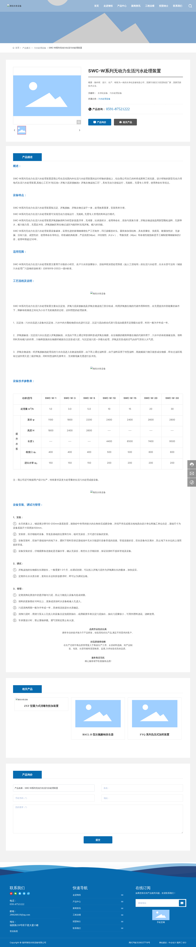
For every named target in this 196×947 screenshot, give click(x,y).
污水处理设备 (40, 48)
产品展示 (26, 48)
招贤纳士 (77, 921)
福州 (179, 942)
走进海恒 (77, 895)
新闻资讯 (77, 908)
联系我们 (17, 888)
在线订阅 (143, 888)
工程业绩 (77, 914)
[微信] (15, 893)
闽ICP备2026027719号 (139, 942)
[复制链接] (28, 893)
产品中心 (77, 901)
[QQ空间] (24, 893)
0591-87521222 (118, 109)
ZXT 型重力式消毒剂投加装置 (41, 705)
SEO (184, 942)
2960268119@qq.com (20, 914)
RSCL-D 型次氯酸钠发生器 (98, 734)
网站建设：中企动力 (167, 942)
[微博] (11, 893)
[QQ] (19, 893)
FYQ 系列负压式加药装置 (154, 734)
